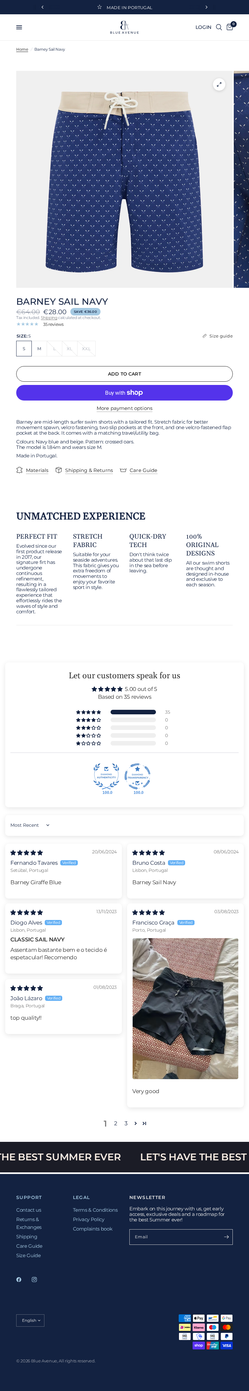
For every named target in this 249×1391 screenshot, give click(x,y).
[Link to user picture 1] (185, 1009)
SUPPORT (29, 1197)
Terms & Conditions (95, 1210)
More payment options (124, 408)
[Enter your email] (226, 1237)
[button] (88, 712)
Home (22, 49)
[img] (26, 852)
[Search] (219, 27)
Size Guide (28, 1255)
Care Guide (29, 1246)
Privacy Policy (88, 1219)
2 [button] (115, 1123)
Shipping (49, 317)
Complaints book (93, 1229)
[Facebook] (23, 1279)
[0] (228, 27)
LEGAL (81, 1197)
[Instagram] (39, 1279)
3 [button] (126, 1123)
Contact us (28, 1210)
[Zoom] (219, 84)
